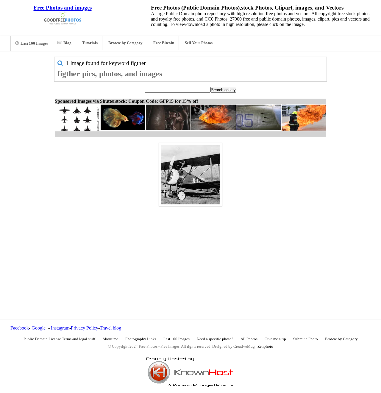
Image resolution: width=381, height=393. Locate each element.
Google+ (40, 327)
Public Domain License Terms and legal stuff (59, 339)
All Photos (249, 339)
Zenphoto (265, 346)
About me (110, 339)
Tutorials (90, 43)
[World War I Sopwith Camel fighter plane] (190, 174)
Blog (67, 43)
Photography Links (140, 339)
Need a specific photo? (215, 339)
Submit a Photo (305, 339)
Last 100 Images (34, 43)
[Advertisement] (190, 250)
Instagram (60, 327)
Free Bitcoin (163, 43)
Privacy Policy (84, 327)
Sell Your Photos (199, 43)
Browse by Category (125, 43)
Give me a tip (275, 339)
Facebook (19, 327)
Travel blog (110, 327)
